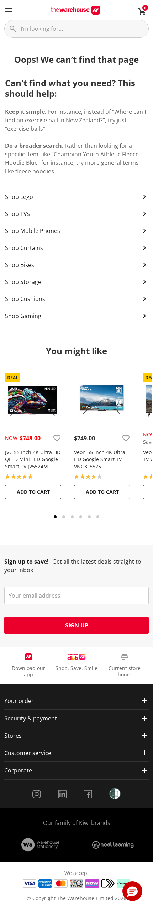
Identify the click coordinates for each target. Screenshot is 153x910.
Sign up (76, 625)
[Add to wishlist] (57, 438)
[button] (132, 891)
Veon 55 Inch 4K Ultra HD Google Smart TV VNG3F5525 (99, 459)
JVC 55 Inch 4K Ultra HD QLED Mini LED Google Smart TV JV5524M (32, 459)
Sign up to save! (26, 561)
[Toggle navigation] (8, 10)
